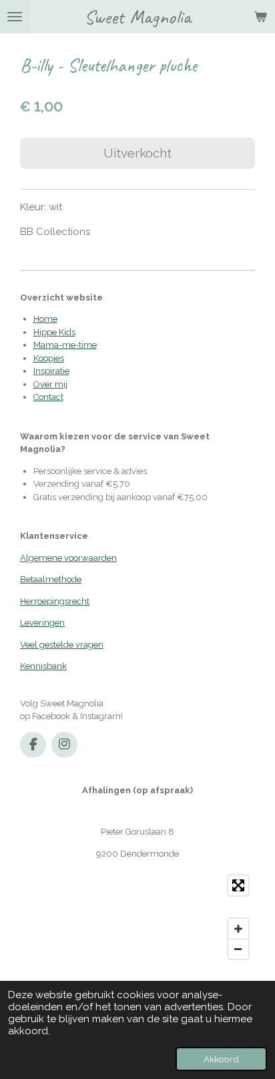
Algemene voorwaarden (68, 558)
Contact (48, 397)
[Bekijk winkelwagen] (260, 16)
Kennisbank (43, 666)
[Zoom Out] (238, 949)
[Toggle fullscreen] (238, 885)
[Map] (137, 917)
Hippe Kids (54, 332)
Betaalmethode (50, 579)
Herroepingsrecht (54, 601)
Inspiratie (51, 371)
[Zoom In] (238, 929)
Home (45, 319)
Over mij (50, 384)
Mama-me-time (65, 345)
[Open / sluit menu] (14, 16)
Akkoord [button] (221, 1059)
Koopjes (48, 358)
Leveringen (42, 623)
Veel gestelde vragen (61, 645)
